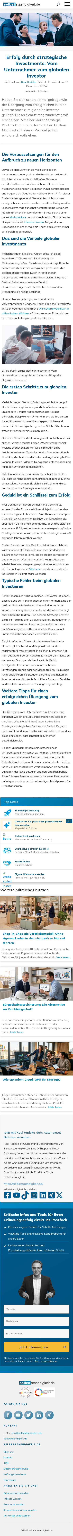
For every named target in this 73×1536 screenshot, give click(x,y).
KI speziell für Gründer (26, 828)
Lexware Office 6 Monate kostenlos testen (37, 852)
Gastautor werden (14, 1504)
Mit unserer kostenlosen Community (33, 839)
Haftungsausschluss (15, 1474)
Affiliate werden (12, 1498)
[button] (50, 1308)
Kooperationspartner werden (20, 1510)
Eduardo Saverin (34, 222)
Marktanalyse (18, 217)
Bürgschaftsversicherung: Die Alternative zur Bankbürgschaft (36, 1001)
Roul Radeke (28, 82)
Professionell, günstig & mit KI (30, 877)
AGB (6, 1463)
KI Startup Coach (24, 810)
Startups (34, 569)
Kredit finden (22, 861)
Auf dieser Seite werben (17, 1515)
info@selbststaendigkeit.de (27, 1433)
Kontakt (8, 1457)
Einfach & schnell (23, 865)
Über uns (8, 1451)
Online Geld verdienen (27, 836)
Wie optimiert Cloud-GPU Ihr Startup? (36, 1076)
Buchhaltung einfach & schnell (32, 848)
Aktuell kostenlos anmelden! (29, 814)
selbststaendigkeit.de (15, 1438)
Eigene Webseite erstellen (29, 874)
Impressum (10, 1479)
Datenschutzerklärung (46, 1361)
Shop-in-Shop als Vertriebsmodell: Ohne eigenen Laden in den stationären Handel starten (36, 928)
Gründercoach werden (16, 1493)
